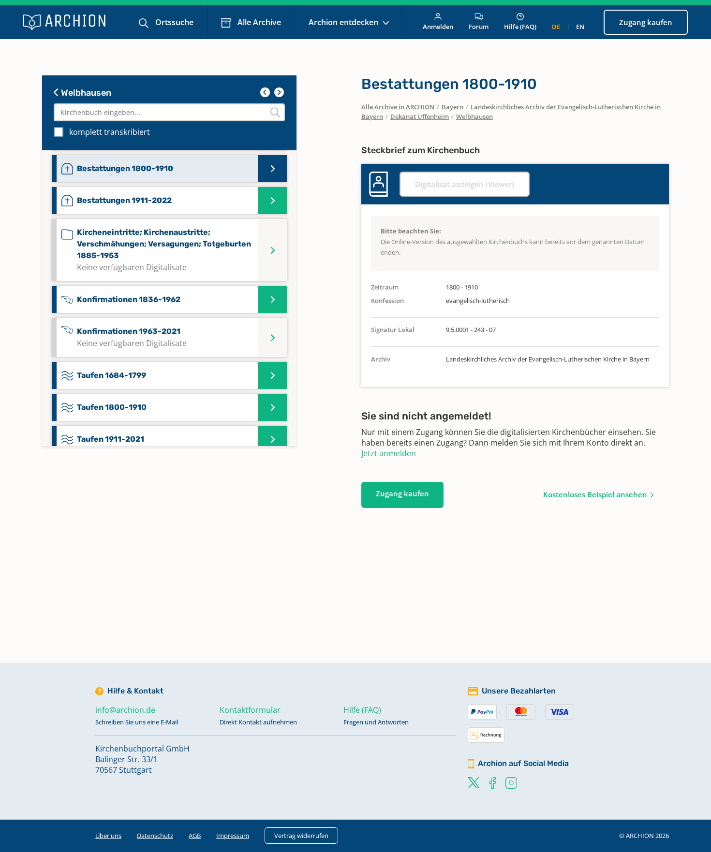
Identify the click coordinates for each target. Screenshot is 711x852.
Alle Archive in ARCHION (397, 106)
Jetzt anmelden (388, 453)
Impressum (232, 835)
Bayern (452, 106)
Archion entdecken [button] (344, 22)
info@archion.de (125, 710)
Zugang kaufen (645, 22)
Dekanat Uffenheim (419, 116)
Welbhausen (85, 92)
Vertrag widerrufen (301, 835)
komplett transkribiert (109, 132)
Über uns (108, 835)
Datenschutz (155, 835)
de (556, 26)
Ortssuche (173, 22)
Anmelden (438, 26)
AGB (195, 835)
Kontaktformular (250, 710)
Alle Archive (258, 22)
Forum (479, 26)
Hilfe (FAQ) (520, 26)
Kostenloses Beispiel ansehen (595, 494)
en (580, 26)
